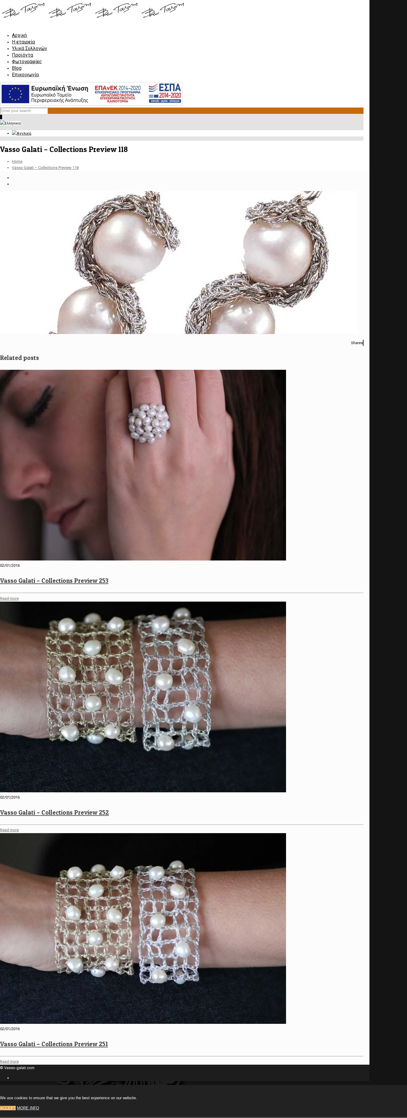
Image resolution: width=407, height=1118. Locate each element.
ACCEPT (8, 1108)
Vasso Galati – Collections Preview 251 (54, 1044)
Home (17, 161)
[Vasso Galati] (93, 19)
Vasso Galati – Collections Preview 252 (54, 812)
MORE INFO (28, 1108)
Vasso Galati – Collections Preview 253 (54, 580)
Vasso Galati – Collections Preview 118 (45, 167)
